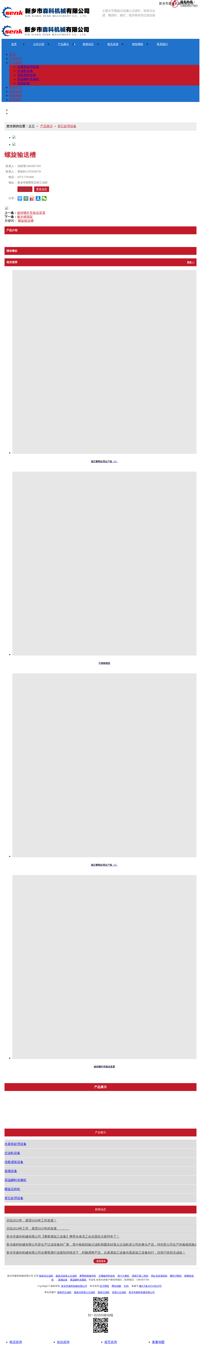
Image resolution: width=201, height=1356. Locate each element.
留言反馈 (112, 44)
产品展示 (63, 44)
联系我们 (162, 44)
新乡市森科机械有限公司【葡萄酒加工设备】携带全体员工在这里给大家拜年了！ (63, 1236)
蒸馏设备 (23, 83)
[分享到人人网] (38, 198)
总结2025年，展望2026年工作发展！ (31, 1220)
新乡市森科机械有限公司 (74, 1286)
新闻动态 (88, 44)
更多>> (191, 262)
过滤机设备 (25, 71)
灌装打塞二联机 (140, 1275)
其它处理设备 (67, 126)
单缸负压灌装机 (159, 1275)
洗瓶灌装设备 (26, 75)
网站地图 (116, 1286)
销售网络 (137, 44)
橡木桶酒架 (25, 216)
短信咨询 (63, 1342)
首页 (14, 44)
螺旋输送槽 (26, 220)
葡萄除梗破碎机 (87, 1275)
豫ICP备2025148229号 (150, 1286)
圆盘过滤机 (104, 1292)
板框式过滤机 (46, 1275)
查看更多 (101, 1261)
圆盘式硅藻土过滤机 (66, 1275)
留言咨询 (24, 189)
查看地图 (158, 1342)
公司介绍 (38, 44)
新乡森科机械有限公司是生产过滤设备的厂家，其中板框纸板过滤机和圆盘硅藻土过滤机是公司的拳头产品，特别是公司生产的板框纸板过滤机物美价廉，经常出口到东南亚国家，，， (101, 1244)
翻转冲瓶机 (176, 1275)
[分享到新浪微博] (32, 198)
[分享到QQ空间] (26, 198)
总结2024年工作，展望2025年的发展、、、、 (37, 1228)
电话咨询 (15, 1342)
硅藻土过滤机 (119, 1292)
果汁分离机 (123, 1275)
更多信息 (41, 189)
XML (126, 1286)
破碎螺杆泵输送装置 (31, 212)
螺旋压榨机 (175, 1105)
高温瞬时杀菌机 (28, 79)
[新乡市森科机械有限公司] (80, 13)
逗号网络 (104, 1286)
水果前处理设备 (28, 66)
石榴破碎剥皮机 (107, 1275)
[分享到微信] (44, 198)
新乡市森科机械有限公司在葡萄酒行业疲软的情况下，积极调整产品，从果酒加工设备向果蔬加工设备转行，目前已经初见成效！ (95, 1252)
